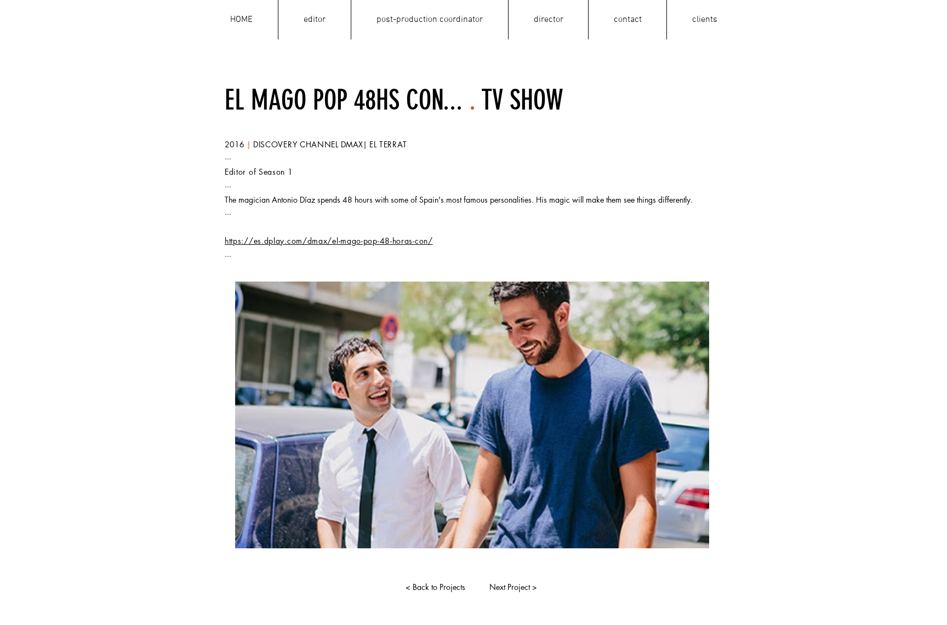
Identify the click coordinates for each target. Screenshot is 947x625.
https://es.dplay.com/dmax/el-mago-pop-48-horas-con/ (329, 241)
